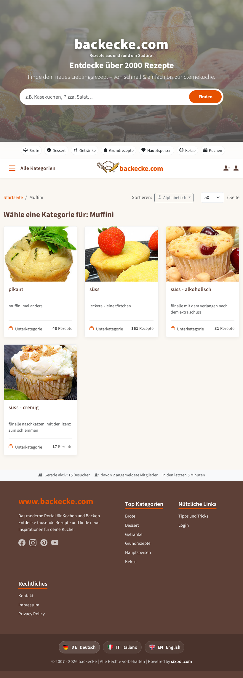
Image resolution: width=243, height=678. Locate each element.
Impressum (28, 605)
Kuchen (215, 150)
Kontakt (25, 596)
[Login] (236, 168)
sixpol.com (181, 661)
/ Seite (233, 197)
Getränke (87, 150)
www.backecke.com (55, 501)
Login (183, 525)
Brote (34, 150)
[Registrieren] (226, 168)
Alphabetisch (174, 197)
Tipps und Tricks (193, 516)
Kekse (190, 150)
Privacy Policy (31, 614)
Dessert (59, 150)
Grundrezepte (121, 150)
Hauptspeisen (159, 150)
